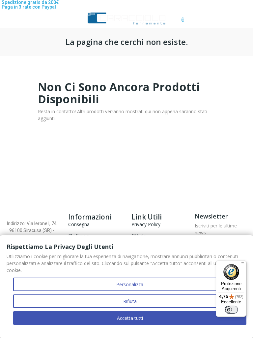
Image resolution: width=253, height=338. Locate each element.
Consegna (79, 224)
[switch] (231, 310)
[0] (177, 16)
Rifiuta (130, 301)
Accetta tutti (130, 318)
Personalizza (129, 284)
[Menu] (242, 264)
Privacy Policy (145, 224)
